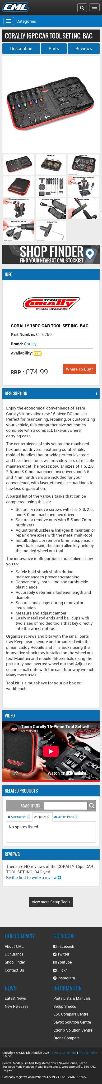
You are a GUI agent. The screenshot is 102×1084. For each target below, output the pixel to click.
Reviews (83, 48)
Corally (30, 343)
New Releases (16, 1006)
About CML (14, 946)
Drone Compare (66, 1038)
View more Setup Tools (51, 902)
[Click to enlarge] (18, 164)
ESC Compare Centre (70, 1014)
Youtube (64, 962)
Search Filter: (31, 806)
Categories (26, 21)
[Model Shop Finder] (51, 254)
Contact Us (14, 970)
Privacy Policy (88, 1052)
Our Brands (14, 954)
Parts (54, 48)
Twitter (62, 954)
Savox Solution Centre (72, 1022)
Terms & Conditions (63, 1052)
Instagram (65, 978)
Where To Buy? (79, 369)
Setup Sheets (64, 1006)
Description (21, 48)
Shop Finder (15, 962)
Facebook (65, 946)
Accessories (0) (20, 817)
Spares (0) (44, 817)
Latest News (15, 998)
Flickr (61, 970)
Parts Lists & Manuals (72, 998)
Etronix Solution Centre (72, 1030)
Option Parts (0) (67, 817)
